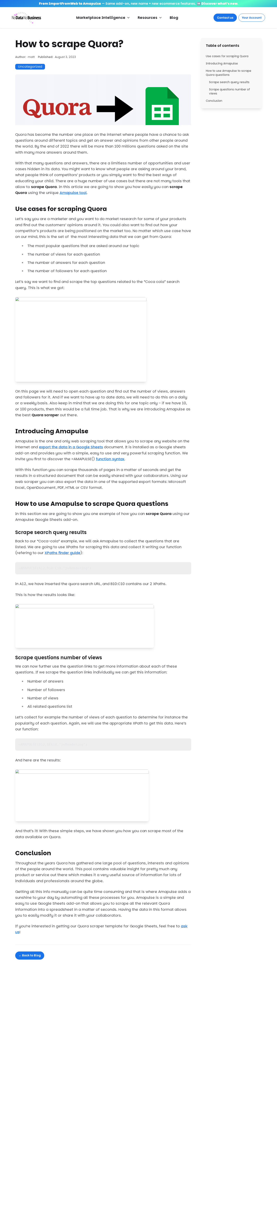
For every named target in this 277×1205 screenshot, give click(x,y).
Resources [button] (147, 17)
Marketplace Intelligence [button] (100, 17)
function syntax (110, 458)
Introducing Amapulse (222, 63)
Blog (174, 17)
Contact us (225, 18)
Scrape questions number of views (229, 91)
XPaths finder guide (62, 552)
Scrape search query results (229, 82)
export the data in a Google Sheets (71, 446)
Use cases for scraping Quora (227, 56)
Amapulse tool (73, 192)
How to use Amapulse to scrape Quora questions (228, 73)
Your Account (252, 18)
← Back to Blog (30, 955)
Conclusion (214, 101)
